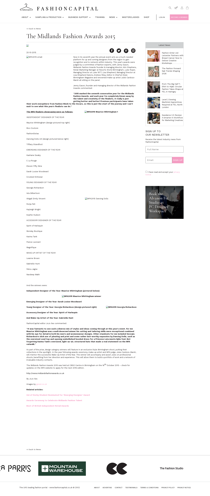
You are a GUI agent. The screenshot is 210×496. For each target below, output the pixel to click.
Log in (162, 17)
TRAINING (100, 17)
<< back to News (33, 29)
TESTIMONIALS (131, 488)
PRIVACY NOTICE (184, 488)
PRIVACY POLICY (168, 488)
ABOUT (97, 488)
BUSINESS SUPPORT (78, 17)
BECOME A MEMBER (179, 17)
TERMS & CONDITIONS (149, 488)
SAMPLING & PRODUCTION (48, 17)
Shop (146, 17)
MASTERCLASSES (130, 17)
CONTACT (118, 488)
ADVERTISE (107, 488)
